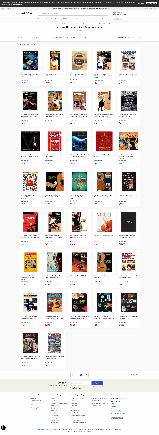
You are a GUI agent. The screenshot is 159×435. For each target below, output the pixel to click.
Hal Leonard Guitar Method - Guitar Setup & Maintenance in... (54, 236)
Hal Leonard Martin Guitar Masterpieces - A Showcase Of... (128, 196)
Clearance (74, 418)
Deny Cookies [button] (141, 3)
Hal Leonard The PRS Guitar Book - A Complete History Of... (79, 155)
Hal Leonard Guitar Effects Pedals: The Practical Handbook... (104, 317)
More (95, 19)
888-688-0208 (90, 8)
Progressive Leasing (97, 405)
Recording (75, 19)
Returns (113, 406)
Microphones (82, 19)
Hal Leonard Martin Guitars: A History (102, 276)
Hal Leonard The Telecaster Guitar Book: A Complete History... (79, 236)
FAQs (112, 408)
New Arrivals (74, 413)
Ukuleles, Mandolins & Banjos (59, 403)
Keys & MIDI (63, 19)
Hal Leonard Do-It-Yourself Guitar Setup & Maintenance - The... (128, 75)
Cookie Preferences (17, 4)
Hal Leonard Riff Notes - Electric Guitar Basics (54, 155)
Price (37, 37)
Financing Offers (96, 401)
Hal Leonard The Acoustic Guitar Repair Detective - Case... (103, 115)
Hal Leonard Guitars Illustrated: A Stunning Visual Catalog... (79, 317)
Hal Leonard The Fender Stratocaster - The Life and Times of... (77, 197)
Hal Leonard (53, 24)
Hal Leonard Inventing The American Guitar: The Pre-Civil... (54, 196)
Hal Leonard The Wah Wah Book (79, 276)
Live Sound (69, 19)
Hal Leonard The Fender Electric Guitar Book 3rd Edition (54, 276)
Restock (73, 408)
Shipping (113, 404)
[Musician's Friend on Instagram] (121, 418)
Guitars (39, 19)
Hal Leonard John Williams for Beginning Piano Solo (29, 75)
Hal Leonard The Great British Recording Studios (127, 115)
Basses (43, 19)
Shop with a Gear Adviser (78, 423)
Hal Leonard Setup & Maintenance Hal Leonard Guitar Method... (103, 75)
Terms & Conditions (89, 429)
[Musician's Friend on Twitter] (115, 418)
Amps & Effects (50, 19)
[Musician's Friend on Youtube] (118, 418)
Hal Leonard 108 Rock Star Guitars (102, 155)
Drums (57, 19)
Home (47, 24)
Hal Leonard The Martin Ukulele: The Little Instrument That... (103, 196)
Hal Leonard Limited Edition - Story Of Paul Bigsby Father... (127, 236)
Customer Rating (58, 37)
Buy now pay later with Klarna (99, 403)
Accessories (90, 19)
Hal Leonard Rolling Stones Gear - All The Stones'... (128, 317)
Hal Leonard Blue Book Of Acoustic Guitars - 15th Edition (54, 317)
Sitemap (119, 429)
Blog (151, 8)
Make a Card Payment (117, 411)
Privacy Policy (45, 2)
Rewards (145, 8)
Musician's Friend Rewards (99, 398)
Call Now (119, 398)
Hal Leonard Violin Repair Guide (103, 235)
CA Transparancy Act (111, 429)
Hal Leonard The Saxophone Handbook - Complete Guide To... (30, 236)
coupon (67, 8)
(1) (103, 80)
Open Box (74, 405)
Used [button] (103, 19)
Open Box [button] (108, 19)
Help (155, 8)
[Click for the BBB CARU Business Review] (41, 429)
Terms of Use (9, 4)
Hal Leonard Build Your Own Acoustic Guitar (78, 75)
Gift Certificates (75, 420)
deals (59, 8)
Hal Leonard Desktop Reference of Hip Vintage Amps (54, 357)
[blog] (40, 404)
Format (73, 37)
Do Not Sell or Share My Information (53, 429)
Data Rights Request (68, 429)
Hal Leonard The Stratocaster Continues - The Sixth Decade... (29, 155)
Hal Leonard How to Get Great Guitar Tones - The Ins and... (29, 115)
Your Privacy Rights (99, 429)
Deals (72, 401)
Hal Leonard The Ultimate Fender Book (54, 75)
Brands (20, 37)
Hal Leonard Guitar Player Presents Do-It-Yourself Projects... (28, 277)
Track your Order (116, 401)
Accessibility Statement (71, 431)
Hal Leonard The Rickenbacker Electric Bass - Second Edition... (79, 115)
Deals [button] (100, 19)
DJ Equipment (55, 415)
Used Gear (74, 403)
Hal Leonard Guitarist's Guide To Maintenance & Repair (128, 276)
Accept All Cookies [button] (151, 3)
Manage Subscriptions (118, 413)
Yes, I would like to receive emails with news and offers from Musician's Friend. (90, 388)
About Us (33, 398)
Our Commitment (36, 401)
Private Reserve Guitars (78, 415)
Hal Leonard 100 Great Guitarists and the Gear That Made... (30, 317)
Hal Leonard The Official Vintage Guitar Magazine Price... (54, 115)
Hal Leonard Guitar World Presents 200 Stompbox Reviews (28, 197)
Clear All (33, 44)
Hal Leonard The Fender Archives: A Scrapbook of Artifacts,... (126, 156)
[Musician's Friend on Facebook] (112, 418)
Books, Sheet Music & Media (65, 24)
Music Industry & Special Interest (82, 24)
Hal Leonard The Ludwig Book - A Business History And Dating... (30, 357)
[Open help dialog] (3, 427)
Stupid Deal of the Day (77, 398)
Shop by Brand (75, 410)
